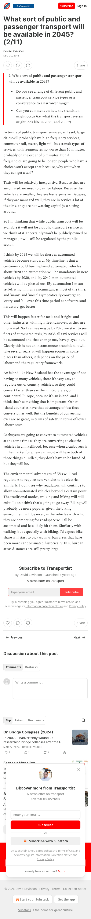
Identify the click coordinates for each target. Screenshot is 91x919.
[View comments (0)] (18, 65)
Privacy (44, 889)
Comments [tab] (13, 667)
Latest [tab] (19, 720)
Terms (56, 889)
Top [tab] (8, 720)
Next (76, 637)
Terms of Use (66, 851)
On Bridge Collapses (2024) (28, 732)
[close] (78, 769)
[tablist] (21, 667)
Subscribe (66, 6)
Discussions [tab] (36, 720)
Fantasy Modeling (19, 763)
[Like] (7, 65)
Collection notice (75, 889)
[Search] (83, 720)
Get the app (66, 899)
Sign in (82, 6)
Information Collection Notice (53, 855)
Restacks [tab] (31, 667)
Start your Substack (34, 899)
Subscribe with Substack (48, 841)
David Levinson (13, 51)
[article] (45, 742)
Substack (24, 910)
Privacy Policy (45, 859)
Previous (16, 637)
